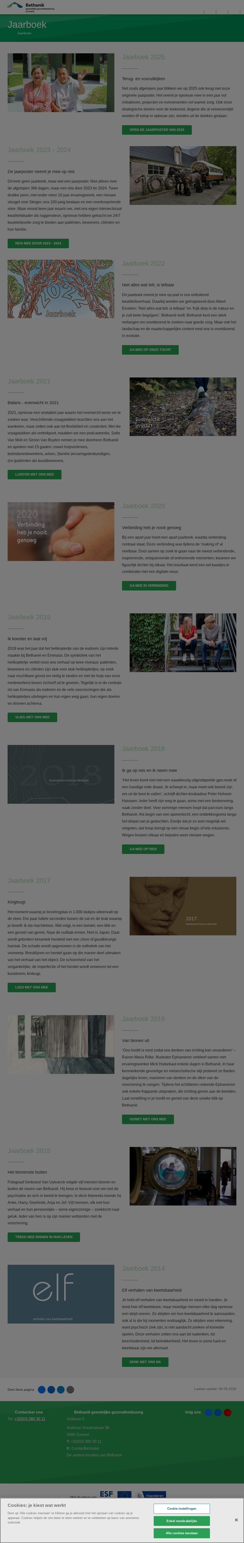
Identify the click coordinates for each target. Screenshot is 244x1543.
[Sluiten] (236, 1520)
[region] (122, 1520)
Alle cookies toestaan (182, 1533)
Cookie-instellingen (181, 1508)
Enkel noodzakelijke (182, 1521)
